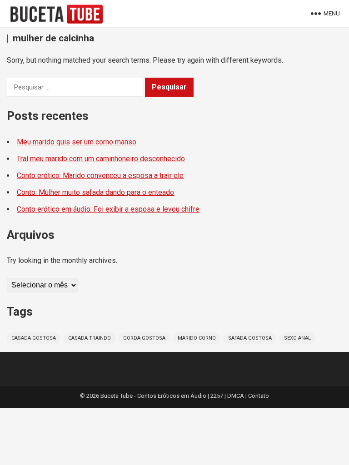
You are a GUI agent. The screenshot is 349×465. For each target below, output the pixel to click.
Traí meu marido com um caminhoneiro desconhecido (101, 158)
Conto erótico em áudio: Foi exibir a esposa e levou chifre (108, 209)
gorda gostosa (144, 338)
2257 (216, 395)
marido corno (197, 338)
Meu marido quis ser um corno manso (76, 142)
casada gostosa (33, 338)
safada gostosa (250, 338)
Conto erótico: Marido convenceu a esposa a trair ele (100, 175)
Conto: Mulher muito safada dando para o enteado (95, 192)
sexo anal (297, 338)
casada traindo (89, 338)
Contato (258, 395)
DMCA (235, 395)
